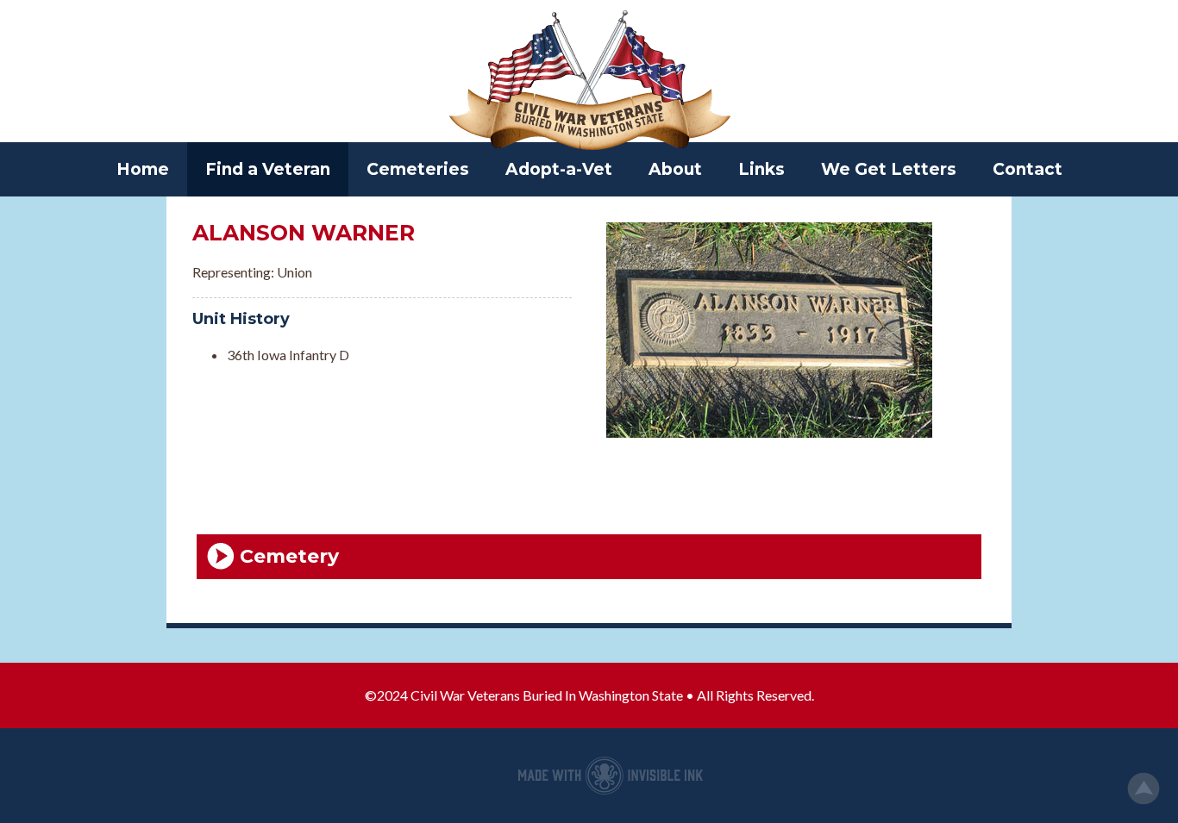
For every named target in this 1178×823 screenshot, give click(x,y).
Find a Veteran (267, 169)
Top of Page (1143, 788)
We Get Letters (888, 169)
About (675, 169)
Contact (1027, 169)
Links (761, 169)
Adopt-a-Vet (558, 169)
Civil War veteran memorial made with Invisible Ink (610, 775)
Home (142, 169)
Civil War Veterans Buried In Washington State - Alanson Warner (589, 81)
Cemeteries (418, 169)
